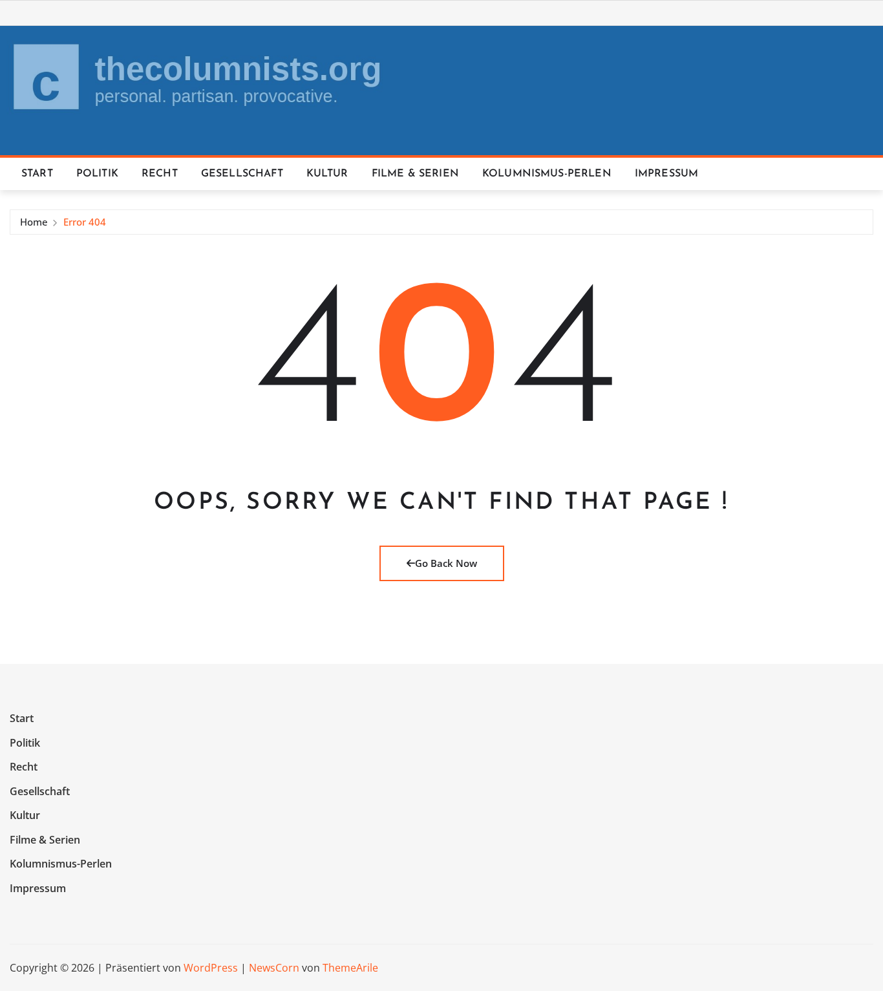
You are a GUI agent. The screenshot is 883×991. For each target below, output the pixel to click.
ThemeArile (350, 968)
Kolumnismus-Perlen (547, 174)
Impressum (666, 174)
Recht (160, 174)
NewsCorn (274, 968)
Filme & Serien (415, 174)
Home (34, 221)
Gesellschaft (242, 174)
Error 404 (84, 221)
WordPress (211, 968)
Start (37, 174)
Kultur (327, 174)
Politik (97, 174)
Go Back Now (446, 563)
